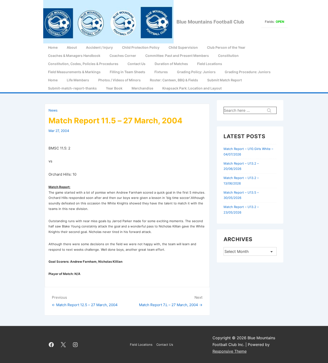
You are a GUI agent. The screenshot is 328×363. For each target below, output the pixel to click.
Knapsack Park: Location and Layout (192, 88)
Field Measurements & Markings (74, 72)
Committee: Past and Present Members (177, 56)
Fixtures (161, 72)
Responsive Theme (230, 351)
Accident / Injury (99, 47)
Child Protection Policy (140, 47)
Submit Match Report (224, 80)
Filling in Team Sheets (127, 72)
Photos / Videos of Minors (119, 80)
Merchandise (142, 88)
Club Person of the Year (226, 47)
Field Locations (209, 64)
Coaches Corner (122, 56)
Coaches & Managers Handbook (74, 56)
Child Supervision (183, 47)
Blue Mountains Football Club (210, 22)
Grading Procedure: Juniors (248, 72)
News (53, 110)
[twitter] (63, 344)
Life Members (78, 80)
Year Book (114, 88)
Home (53, 47)
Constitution (228, 56)
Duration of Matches (171, 64)
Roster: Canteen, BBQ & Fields (174, 80)
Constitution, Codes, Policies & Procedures (83, 64)
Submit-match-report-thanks (72, 88)
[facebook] (51, 344)
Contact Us (137, 64)
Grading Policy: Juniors (196, 72)
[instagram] (75, 344)
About (72, 47)
